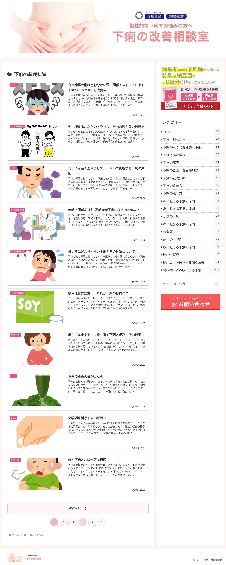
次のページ (78, 508)
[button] (217, 284)
